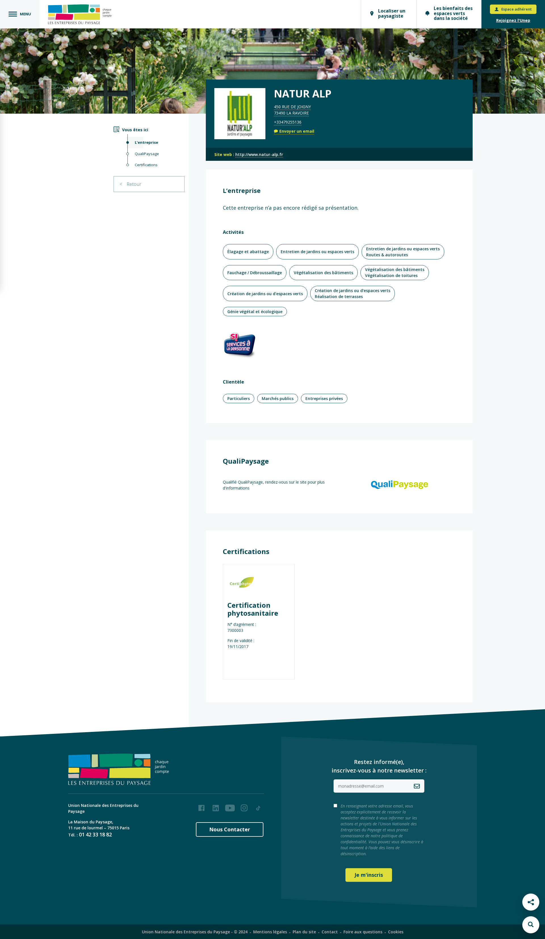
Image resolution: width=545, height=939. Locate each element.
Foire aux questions (362, 931)
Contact (330, 931)
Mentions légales (270, 931)
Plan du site (304, 931)
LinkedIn (215, 806)
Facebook (201, 806)
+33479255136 (287, 122)
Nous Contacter (229, 829)
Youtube (230, 806)
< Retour (130, 184)
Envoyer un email (296, 131)
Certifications (146, 164)
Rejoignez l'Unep (513, 20)
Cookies (395, 931)
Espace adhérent (516, 9)
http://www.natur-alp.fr (259, 154)
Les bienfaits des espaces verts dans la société (453, 13)
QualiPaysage (147, 153)
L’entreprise (146, 142)
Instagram (244, 806)
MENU (25, 13)
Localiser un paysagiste (391, 13)
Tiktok (258, 806)
